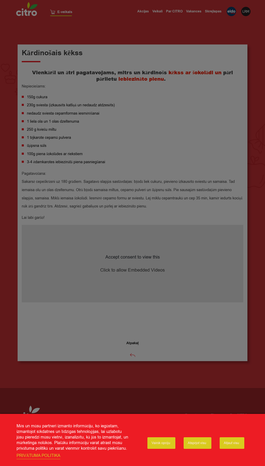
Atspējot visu (197, 443)
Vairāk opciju (161, 443)
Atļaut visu (231, 443)
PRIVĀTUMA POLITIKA (38, 455)
